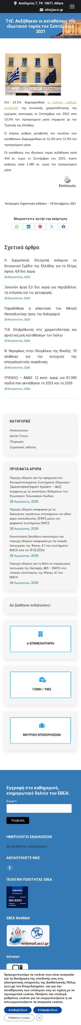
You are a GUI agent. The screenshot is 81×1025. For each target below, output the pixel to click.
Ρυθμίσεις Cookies (19, 1018)
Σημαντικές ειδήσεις (33, 203)
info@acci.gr (54, 9)
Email (11, 801)
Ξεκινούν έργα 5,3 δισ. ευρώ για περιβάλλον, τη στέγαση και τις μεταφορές (40, 290)
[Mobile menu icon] (72, 6)
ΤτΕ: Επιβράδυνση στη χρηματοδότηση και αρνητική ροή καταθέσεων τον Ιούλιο (40, 332)
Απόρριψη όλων (47, 1010)
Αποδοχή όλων (17, 1010)
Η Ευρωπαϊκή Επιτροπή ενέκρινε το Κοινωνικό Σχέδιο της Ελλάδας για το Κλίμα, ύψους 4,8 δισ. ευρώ (40, 265)
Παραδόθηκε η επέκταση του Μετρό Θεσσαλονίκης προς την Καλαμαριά (40, 311)
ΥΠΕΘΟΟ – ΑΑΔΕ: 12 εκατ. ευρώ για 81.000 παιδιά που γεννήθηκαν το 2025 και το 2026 (40, 380)
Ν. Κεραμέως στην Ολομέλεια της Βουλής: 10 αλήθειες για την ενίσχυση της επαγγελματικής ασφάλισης (40, 356)
